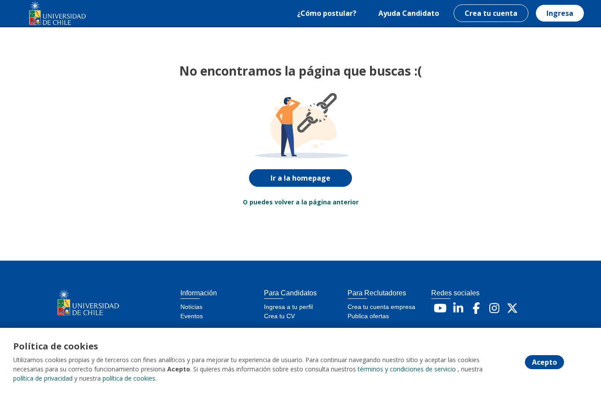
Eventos (191, 316)
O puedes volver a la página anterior (301, 202)
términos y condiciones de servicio (407, 369)
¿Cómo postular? (326, 13)
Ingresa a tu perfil (288, 306)
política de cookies (129, 378)
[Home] (51, 13)
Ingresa (559, 13)
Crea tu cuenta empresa (381, 306)
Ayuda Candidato (408, 13)
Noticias (191, 306)
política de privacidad (43, 378)
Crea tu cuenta (491, 13)
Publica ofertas (368, 316)
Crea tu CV (279, 316)
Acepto (544, 362)
